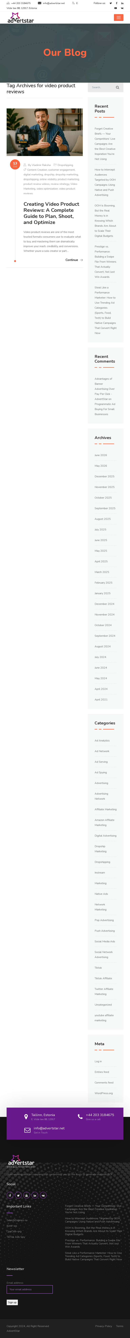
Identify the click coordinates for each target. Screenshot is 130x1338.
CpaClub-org (14, 1231)
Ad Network (102, 751)
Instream (100, 873)
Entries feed (102, 1072)
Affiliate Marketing (106, 809)
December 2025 (104, 476)
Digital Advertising (105, 836)
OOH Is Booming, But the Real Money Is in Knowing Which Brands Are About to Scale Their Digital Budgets (105, 221)
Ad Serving (101, 762)
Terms (119, 1326)
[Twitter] (109, 3)
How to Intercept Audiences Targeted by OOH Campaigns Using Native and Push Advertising (92, 1220)
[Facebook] (115, 3)
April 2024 (101, 689)
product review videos (37, 184)
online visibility (48, 179)
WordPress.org (104, 1093)
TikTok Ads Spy (16, 1237)
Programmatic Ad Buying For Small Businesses (105, 409)
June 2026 (101, 455)
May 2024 (101, 678)
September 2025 (105, 508)
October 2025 (103, 498)
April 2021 (101, 699)
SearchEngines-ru (17, 1220)
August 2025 (103, 519)
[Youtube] (114, 8)
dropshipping (31, 179)
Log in (98, 1061)
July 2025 (100, 529)
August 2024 (103, 646)
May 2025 (101, 551)
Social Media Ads (105, 941)
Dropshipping (65, 165)
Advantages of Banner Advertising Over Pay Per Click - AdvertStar (105, 389)
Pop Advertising (104, 920)
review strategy (60, 184)
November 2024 (105, 614)
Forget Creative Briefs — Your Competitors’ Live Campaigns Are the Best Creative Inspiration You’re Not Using (105, 144)
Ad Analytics (102, 740)
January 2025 (103, 593)
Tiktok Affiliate (103, 978)
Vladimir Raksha (41, 165)
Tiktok (98, 968)
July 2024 (100, 657)
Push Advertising (105, 931)
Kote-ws (12, 1226)
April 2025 (101, 561)
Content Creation (37, 170)
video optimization (47, 189)
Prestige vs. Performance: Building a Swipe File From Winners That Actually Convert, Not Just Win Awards (105, 262)
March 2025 (102, 572)
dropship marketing (67, 174)
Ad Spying (101, 772)
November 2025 (105, 487)
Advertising (101, 783)
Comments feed (104, 1083)
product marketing (68, 179)
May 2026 (101, 466)
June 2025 (101, 540)
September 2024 (105, 636)
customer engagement (61, 170)
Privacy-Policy (103, 1326)
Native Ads (101, 894)
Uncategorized (103, 1005)
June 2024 (101, 668)
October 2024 (103, 625)
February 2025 (103, 583)
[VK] (120, 8)
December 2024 (104, 604)
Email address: (15, 1283)
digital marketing (33, 174)
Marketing (100, 883)
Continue (72, 260)
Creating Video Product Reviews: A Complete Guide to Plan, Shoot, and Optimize (51, 213)
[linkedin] (120, 3)
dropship (49, 174)
